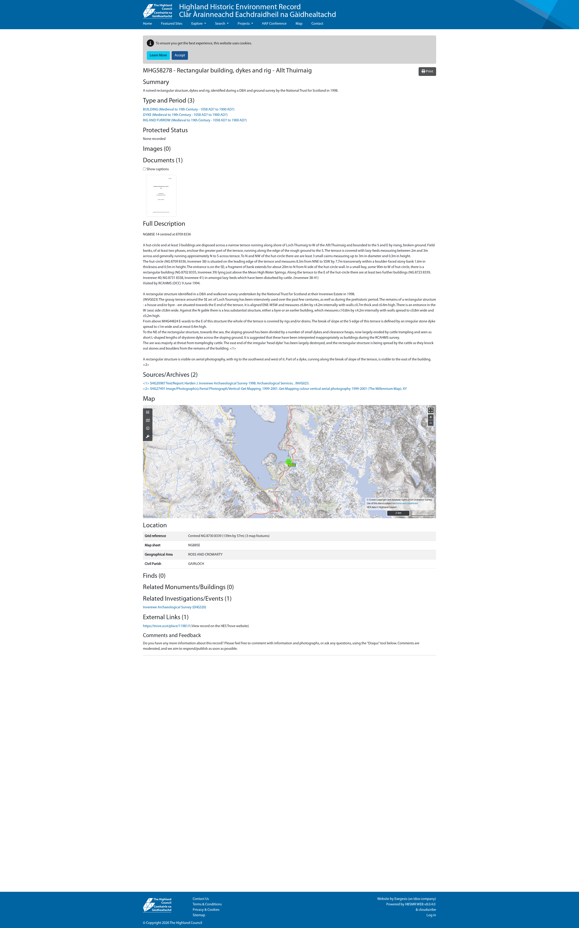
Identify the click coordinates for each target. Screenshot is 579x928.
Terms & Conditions (207, 904)
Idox (416, 899)
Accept (180, 55)
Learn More (158, 55)
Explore (197, 24)
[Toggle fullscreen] (431, 410)
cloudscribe (427, 910)
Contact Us (201, 899)
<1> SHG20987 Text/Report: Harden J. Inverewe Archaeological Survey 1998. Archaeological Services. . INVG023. (226, 383)
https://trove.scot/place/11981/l (166, 626)
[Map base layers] (147, 421)
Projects (244, 24)
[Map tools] (147, 437)
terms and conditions (407, 503)
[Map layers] (147, 413)
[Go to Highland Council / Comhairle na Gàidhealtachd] (157, 9)
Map (299, 24)
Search (220, 24)
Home (147, 24)
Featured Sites (171, 24)
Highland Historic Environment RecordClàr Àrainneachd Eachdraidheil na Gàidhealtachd (257, 11)
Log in (431, 915)
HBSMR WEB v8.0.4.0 (420, 904)
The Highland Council (186, 923)
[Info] (147, 429)
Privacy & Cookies (206, 910)
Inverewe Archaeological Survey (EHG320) (174, 607)
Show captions (157, 169)
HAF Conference (274, 24)
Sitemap (199, 915)
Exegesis (400, 899)
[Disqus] (289, 715)
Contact (317, 24)
